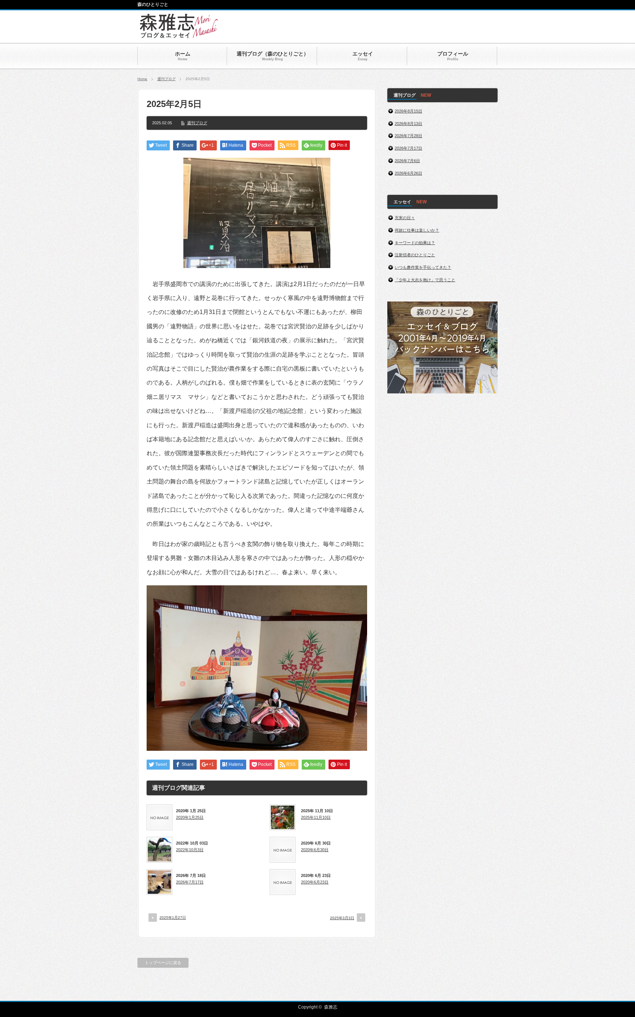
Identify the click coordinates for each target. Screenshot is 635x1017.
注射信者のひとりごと (415, 255)
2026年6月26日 (408, 173)
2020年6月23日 (315, 882)
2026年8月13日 (408, 123)
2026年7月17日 (190, 882)
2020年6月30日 (315, 850)
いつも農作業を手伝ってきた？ (423, 267)
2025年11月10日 (316, 817)
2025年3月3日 (342, 918)
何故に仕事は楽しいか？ (417, 230)
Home (142, 79)
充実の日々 (405, 217)
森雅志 (330, 1007)
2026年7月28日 (408, 135)
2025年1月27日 (172, 918)
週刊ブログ (166, 79)
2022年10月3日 (190, 850)
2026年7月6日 (407, 160)
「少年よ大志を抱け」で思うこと (425, 280)
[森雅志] (179, 35)
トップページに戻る (163, 962)
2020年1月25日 (190, 817)
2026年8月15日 (408, 111)
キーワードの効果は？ (415, 242)
